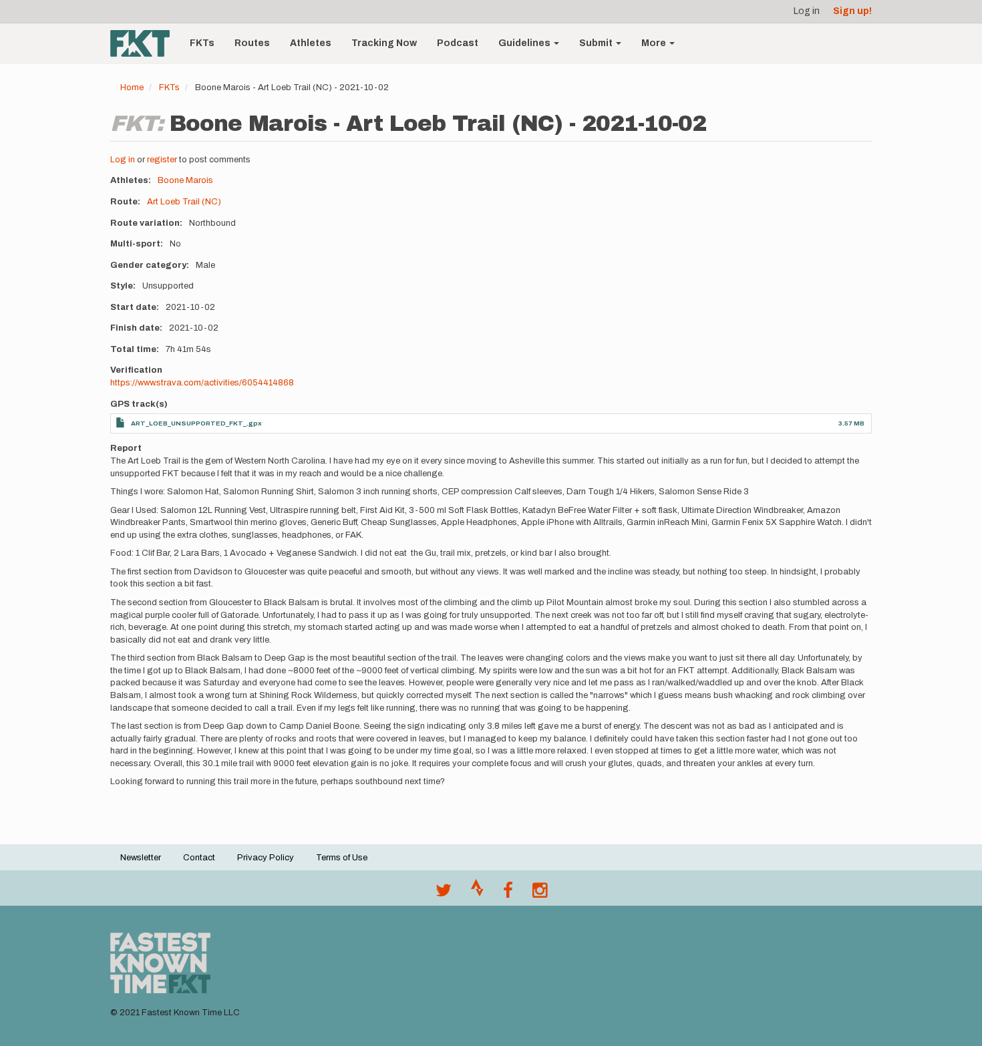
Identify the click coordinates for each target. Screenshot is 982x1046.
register (162, 159)
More (654, 43)
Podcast (457, 43)
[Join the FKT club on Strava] (477, 893)
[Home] (145, 43)
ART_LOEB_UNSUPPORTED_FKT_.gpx (196, 423)
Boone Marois (185, 180)
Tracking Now (384, 43)
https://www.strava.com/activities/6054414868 (202, 382)
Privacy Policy (265, 857)
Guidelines (525, 43)
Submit (597, 43)
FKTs (202, 43)
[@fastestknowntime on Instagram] (539, 893)
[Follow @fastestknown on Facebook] (508, 893)
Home (132, 87)
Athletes (310, 43)
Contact (199, 857)
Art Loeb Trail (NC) (184, 201)
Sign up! (852, 11)
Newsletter (140, 857)
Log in (807, 11)
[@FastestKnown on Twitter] (444, 893)
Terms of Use (341, 857)
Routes (252, 43)
